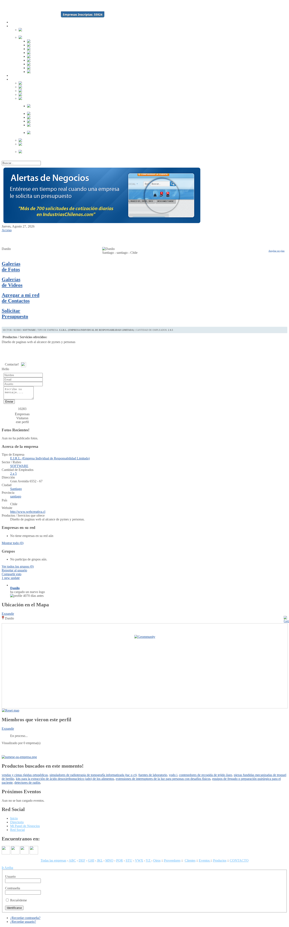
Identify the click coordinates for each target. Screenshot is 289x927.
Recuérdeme (18, 900)
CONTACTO (239, 860)
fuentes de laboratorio (152, 775)
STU (129, 860)
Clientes (190, 860)
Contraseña (12, 888)
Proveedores (172, 860)
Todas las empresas (53, 860)
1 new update (11, 578)
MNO (109, 860)
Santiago (16, 489)
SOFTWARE (19, 466)
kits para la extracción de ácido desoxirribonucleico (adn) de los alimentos (65, 779)
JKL (100, 860)
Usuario (10, 876)
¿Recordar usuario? (23, 921)
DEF (82, 860)
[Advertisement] (24, 238)
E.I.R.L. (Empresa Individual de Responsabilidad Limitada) (50, 458)
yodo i (173, 775)
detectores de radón (27, 782)
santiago (15, 496)
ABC (72, 860)
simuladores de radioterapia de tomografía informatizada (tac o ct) (93, 775)
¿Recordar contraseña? (25, 918)
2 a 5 (13, 473)
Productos (219, 860)
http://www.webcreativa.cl (27, 511)
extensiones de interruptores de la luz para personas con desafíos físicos (163, 779)
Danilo (15, 588)
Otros (157, 860)
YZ (148, 860)
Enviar (9, 401)
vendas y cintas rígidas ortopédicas (25, 775)
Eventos (205, 860)
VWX (139, 860)
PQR (119, 860)
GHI (91, 860)
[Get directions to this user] (283, 710)
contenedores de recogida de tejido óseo (205, 775)
